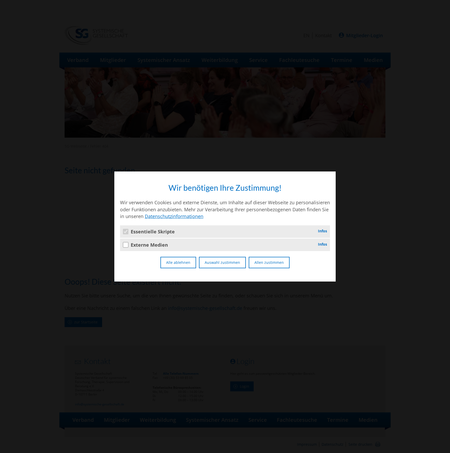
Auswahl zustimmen (222, 262)
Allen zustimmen (269, 262)
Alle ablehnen (178, 262)
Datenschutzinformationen (174, 216)
